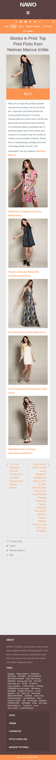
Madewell (42, 701)
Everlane (39, 686)
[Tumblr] (30, 21)
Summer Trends (14, 701)
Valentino (11, 693)
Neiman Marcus (17, 550)
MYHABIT (22, 676)
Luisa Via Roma (14, 686)
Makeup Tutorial (33, 26)
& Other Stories (28, 686)
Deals (21, 26)
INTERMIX (26, 703)
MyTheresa (35, 688)
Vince (39, 698)
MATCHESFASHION (16, 679)
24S (23, 701)
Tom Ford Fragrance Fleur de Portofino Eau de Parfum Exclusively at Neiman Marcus (16, 476)
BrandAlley (12, 691)
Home (6, 26)
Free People (32, 701)
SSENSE (28, 696)
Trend (13, 26)
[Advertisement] (28, 601)
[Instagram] (20, 21)
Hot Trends (28, 31)
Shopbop (11, 674)
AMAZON (11, 681)
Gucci (36, 705)
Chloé (34, 703)
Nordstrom (35, 674)
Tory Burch (27, 705)
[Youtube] (40, 21)
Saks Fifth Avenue (33, 679)
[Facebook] (16, 21)
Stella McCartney (14, 698)
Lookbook (15, 731)
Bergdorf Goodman (25, 691)
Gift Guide (47, 26)
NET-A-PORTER (34, 676)
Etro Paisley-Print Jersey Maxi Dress (27, 332)
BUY (28, 94)
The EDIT (37, 681)
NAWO (28, 4)
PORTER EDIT (14, 703)
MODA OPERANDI (15, 696)
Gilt (18, 693)
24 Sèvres (33, 683)
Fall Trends (36, 693)
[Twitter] (35, 21)
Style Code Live (14, 683)
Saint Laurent (13, 708)
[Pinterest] (25, 21)
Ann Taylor (43, 703)
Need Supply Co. (14, 705)
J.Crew (38, 691)
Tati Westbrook (29, 698)
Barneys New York (24, 681)
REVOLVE (12, 676)
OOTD (24, 683)
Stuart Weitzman (26, 708)
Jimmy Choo (39, 696)
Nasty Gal (25, 693)
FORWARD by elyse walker (18, 688)
